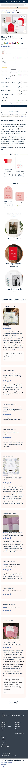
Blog (16, 728)
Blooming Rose (5, 590)
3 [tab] (16, 209)
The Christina (5, 407)
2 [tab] (15, 179)
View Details (23, 116)
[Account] (23, 2)
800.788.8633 (5, 755)
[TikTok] (2, 753)
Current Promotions (19, 733)
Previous (3, 24)
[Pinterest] (8, 753)
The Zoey (4, 432)
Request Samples (5, 746)
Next (24, 24)
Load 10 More (13, 702)
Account (3, 739)
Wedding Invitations (10, 10)
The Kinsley (5, 607)
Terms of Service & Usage (6, 762)
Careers (16, 731)
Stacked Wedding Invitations (7, 12)
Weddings (3, 724)
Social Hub (17, 726)
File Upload (3, 741)
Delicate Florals (5, 564)
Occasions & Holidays (6, 726)
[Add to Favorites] (21, 16)
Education (3, 731)
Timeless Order (5, 639)
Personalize (14, 106)
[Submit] (25, 5)
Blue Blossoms (5, 475)
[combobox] (14, 5)
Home (2, 10)
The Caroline (5, 373)
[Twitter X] (4, 753)
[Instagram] (10, 753)
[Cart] (26, 2)
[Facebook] (6, 753)
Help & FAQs (4, 744)
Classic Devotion (6, 532)
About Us (17, 724)
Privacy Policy (4, 764)
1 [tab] (13, 179)
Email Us (15, 755)
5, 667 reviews (12, 46)
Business (3, 728)
